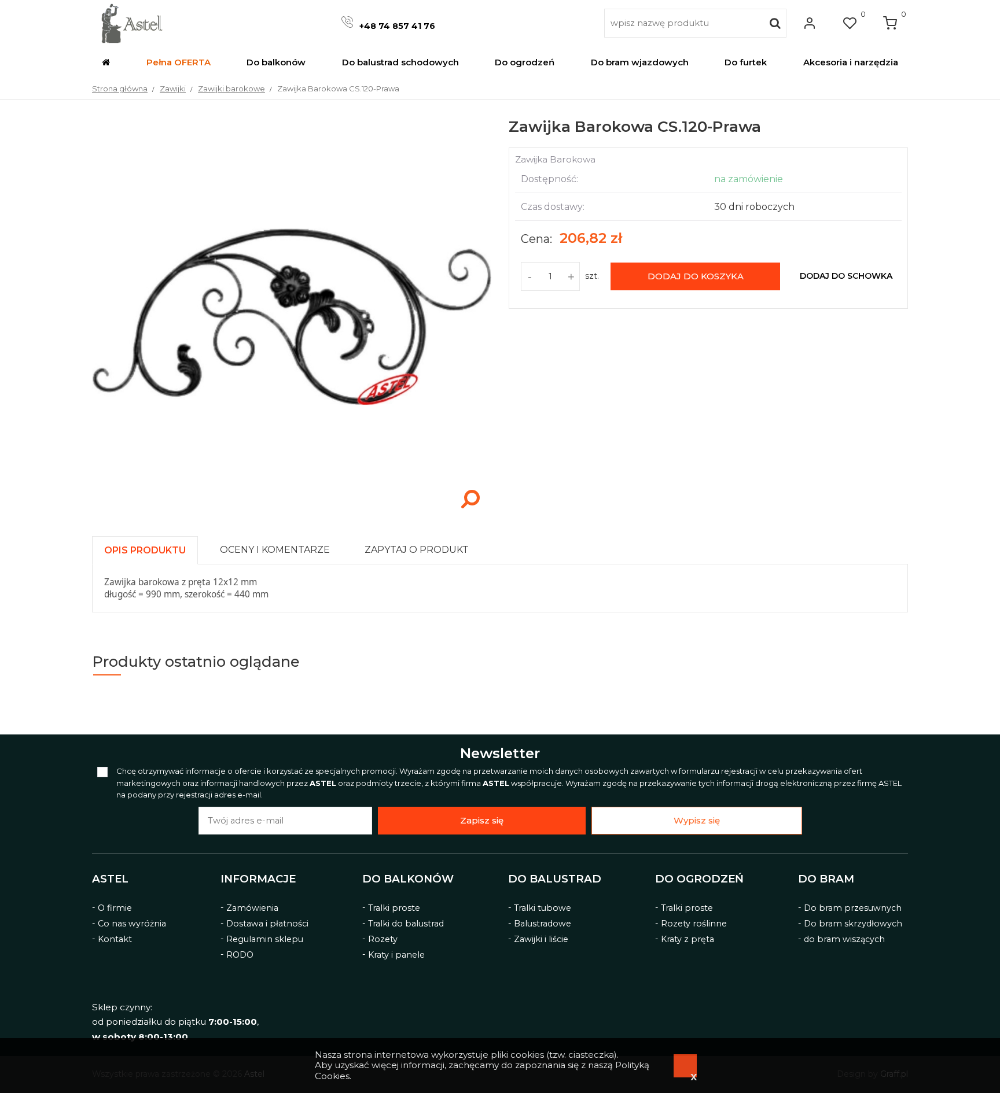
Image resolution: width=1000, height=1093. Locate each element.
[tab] (150, 547)
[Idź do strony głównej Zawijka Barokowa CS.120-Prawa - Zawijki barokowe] (131, 23)
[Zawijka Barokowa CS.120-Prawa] (291, 513)
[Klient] (809, 23)
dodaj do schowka (846, 276)
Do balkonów (408, 879)
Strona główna (120, 88)
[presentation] (145, 550)
